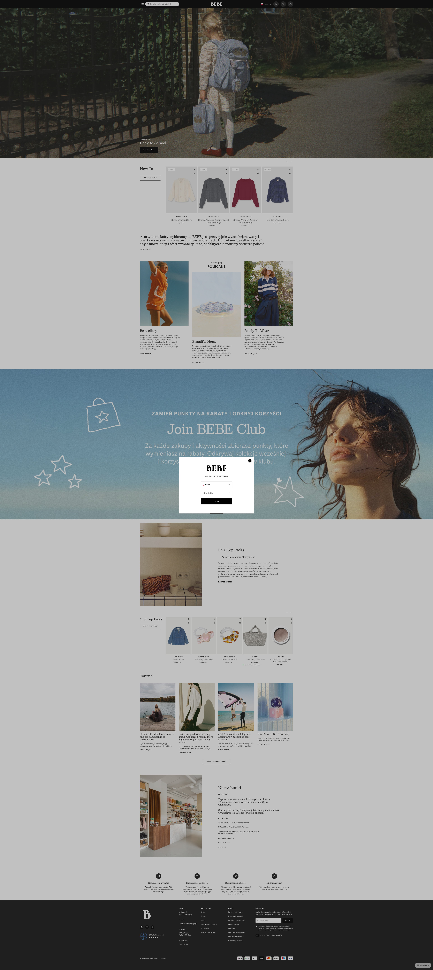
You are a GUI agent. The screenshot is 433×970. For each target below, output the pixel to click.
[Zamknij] (250, 461)
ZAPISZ (216, 501)
